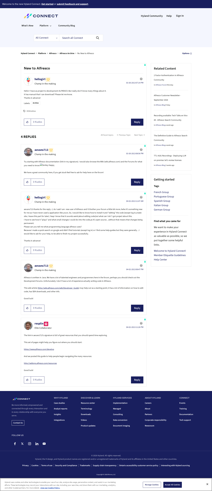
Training (183, 408)
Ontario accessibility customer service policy (138, 465)
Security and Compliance (66, 465)
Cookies (34, 465)
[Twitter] (22, 443)
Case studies (59, 403)
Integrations (59, 420)
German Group (162, 210)
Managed (117, 408)
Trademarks (85, 465)
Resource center (88, 403)
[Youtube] (44, 443)
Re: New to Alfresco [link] (85, 53)
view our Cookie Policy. (50, 488)
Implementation (120, 403)
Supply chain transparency (104, 465)
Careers (148, 403)
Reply (137, 122)
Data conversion (120, 420)
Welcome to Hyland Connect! (170, 251)
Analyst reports (60, 408)
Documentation (186, 414)
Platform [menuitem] (44, 25)
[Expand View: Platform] (50, 26)
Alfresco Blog (160, 105)
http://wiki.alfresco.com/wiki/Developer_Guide (58, 288)
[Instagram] (29, 443)
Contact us (18, 422)
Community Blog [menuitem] (66, 25)
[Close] (207, 484)
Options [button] (185, 53)
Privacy (25, 465)
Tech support (185, 420)
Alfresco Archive (67, 53)
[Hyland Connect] (41, 16)
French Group (161, 192)
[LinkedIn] (37, 443)
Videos (84, 420)
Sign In (180, 16)
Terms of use (46, 465)
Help (169, 16)
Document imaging (121, 425)
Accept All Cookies (172, 484)
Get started (47, 4)
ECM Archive (31, 111)
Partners (148, 414)
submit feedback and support (72, 4)
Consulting (118, 414)
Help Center (160, 259)
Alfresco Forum (161, 85)
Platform (42, 53)
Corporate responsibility (155, 420)
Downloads (86, 414)
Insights (57, 414)
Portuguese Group (164, 196)
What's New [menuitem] (27, 25)
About (147, 408)
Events (182, 403)
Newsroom (149, 425)
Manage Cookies (152, 484)
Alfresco (53, 53)
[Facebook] (15, 443)
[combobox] (81, 37)
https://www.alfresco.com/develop (39, 349)
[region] (106, 484)
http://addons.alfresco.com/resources (40, 363)
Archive (36, 103)
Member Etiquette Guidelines (170, 255)
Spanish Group (162, 201)
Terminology (86, 408)
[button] (27, 122)
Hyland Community (152, 16)
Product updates (88, 425)
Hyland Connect (28, 53)
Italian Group (161, 205)
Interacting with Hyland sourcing (175, 465)
